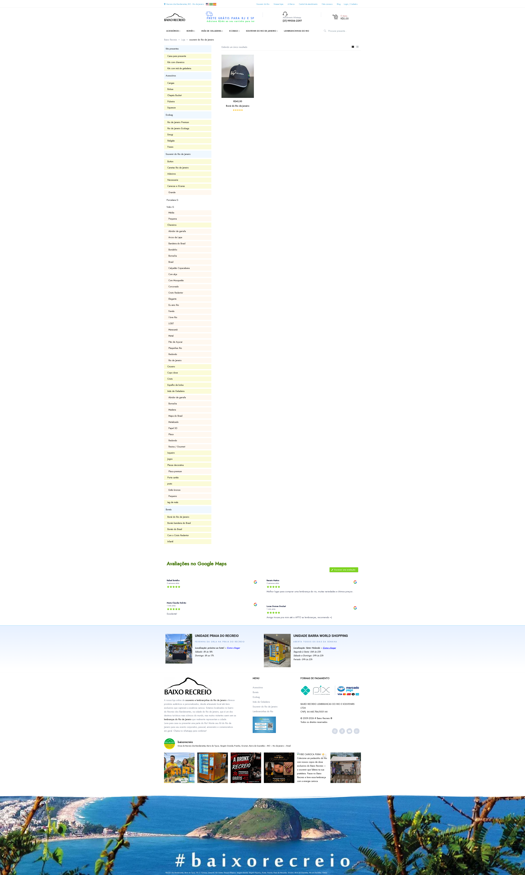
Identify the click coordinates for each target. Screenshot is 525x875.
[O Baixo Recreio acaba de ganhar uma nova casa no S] (212, 768)
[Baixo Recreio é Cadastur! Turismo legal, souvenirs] (179, 768)
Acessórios (258, 687)
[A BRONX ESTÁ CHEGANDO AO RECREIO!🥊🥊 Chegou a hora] (246, 768)
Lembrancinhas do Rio (263, 711)
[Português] (211, 4)
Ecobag (256, 697)
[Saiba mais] (178, 649)
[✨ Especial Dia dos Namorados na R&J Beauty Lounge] (279, 768)
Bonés (256, 692)
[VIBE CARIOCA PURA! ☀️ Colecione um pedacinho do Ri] (312, 768)
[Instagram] (335, 731)
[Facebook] (342, 731)
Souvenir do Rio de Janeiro (265, 706)
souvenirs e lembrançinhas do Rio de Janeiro (206, 700)
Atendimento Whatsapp (292, 17)
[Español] (215, 4)
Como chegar (233, 647)
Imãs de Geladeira (261, 701)
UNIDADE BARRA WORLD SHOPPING (320, 636)
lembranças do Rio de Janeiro (177, 719)
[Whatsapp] (356, 731)
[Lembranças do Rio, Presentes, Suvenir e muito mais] (345, 768)
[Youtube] (349, 731)
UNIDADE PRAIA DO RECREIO (217, 636)
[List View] (357, 47)
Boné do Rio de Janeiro (237, 105)
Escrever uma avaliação (344, 569)
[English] (207, 4)
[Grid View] (353, 47)
